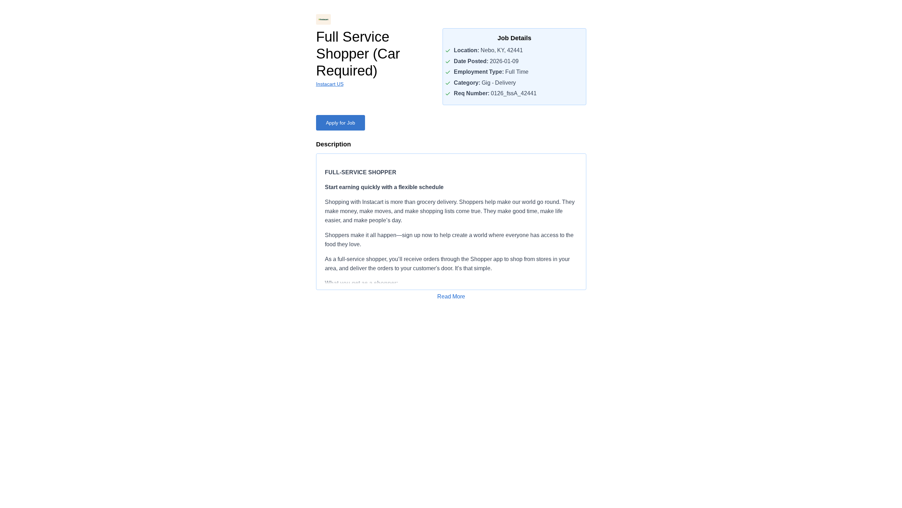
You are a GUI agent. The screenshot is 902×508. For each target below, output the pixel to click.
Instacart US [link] (330, 84)
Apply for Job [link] (340, 123)
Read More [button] (451, 297)
